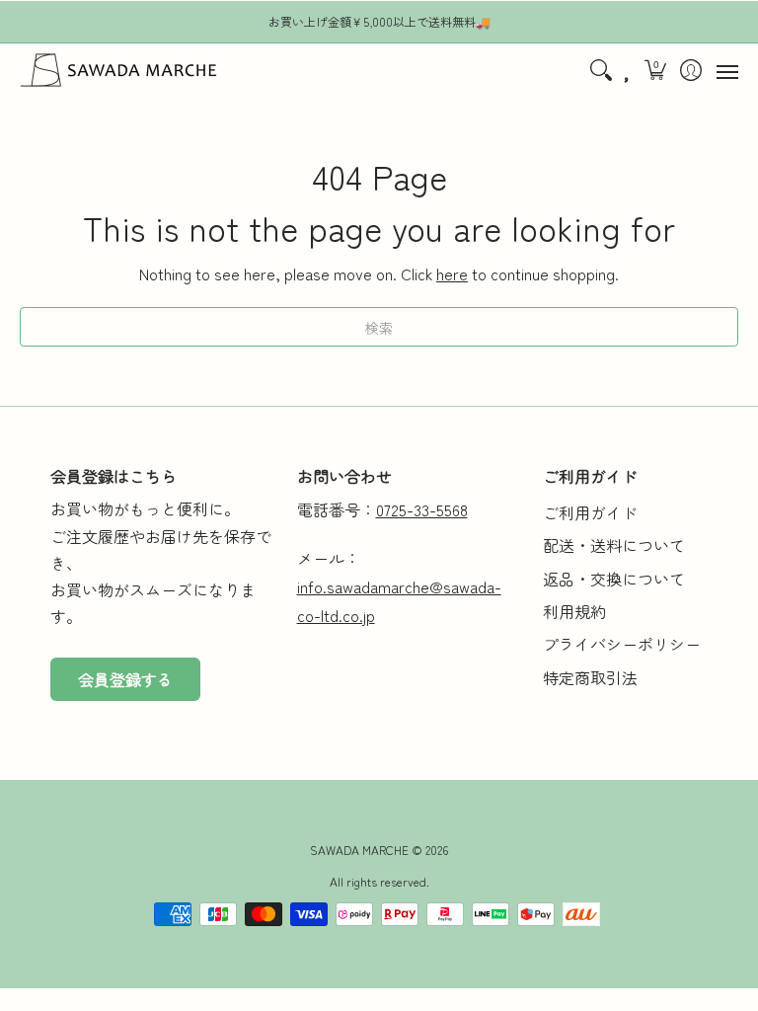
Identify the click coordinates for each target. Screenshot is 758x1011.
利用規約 (574, 611)
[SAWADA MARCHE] (118, 70)
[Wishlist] (628, 70)
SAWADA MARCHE (359, 849)
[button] (656, 70)
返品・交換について (614, 578)
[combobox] (379, 327)
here (452, 273)
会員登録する (125, 679)
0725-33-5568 (422, 509)
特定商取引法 (590, 677)
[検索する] (600, 70)
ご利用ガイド (590, 512)
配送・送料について (614, 545)
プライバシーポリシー (622, 644)
